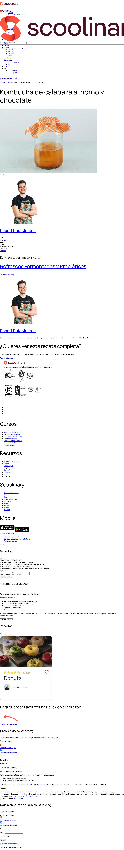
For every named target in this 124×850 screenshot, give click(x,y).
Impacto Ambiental (10, 499)
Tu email (3, 764)
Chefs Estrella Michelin (12, 443)
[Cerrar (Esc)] (1, 558)
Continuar (3, 788)
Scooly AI (7, 470)
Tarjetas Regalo (9, 468)
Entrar (2, 49)
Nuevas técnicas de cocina (13, 432)
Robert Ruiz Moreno (18, 230)
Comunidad (8, 60)
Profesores (8, 495)
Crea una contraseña (8, 767)
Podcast (7, 476)
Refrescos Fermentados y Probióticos (43, 266)
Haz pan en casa (10, 445)
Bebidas (10, 82)
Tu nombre (4, 760)
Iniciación (3, 240)
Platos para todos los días (13, 441)
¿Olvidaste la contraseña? (9, 844)
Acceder (3, 840)
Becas (6, 497)
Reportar (10, 577)
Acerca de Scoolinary (11, 493)
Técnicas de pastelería (12, 434)
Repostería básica (10, 439)
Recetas (3, 82)
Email (2, 832)
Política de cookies (10, 541)
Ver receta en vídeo (7, 275)
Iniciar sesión (4, 78)
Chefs (6, 66)
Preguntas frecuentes (12, 461)
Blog (5, 474)
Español (7, 45)
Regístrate (18, 847)
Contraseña (5, 836)
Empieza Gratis (21, 49)
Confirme (10, 619)
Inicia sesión (18, 798)
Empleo (6, 505)
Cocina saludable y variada (13, 436)
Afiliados (7, 510)
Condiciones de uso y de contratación (17, 539)
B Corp (6, 508)
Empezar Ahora (20, 14)
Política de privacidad (11, 537)
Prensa (6, 503)
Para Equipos (8, 58)
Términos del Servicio (24, 784)
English (14, 71)
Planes (6, 464)
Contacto (7, 501)
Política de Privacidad (42, 784)
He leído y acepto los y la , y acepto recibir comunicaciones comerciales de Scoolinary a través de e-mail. (54, 784)
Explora (6, 47)
